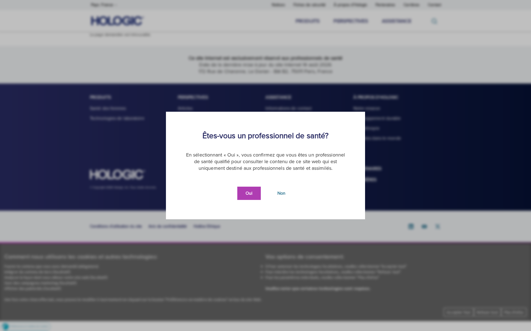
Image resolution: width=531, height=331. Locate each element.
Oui (249, 193)
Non (281, 193)
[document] (265, 165)
